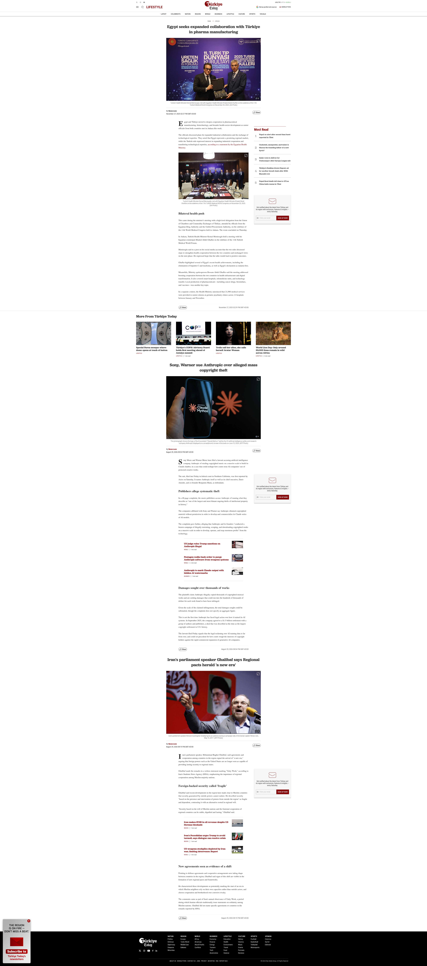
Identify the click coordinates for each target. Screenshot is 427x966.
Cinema (241, 941)
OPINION (268, 936)
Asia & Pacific (199, 944)
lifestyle (154, 7)
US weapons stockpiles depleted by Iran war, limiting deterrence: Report (204, 850)
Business (186, 576)
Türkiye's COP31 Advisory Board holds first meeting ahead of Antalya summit (193, 350)
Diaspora (171, 947)
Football (253, 939)
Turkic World (185, 941)
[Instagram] (144, 951)
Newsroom (172, 449)
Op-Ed (267, 941)
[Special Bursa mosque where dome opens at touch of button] (153, 333)
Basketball (254, 941)
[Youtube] (148, 951)
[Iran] (237, 836)
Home (209, 21)
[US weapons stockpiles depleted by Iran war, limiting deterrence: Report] (237, 849)
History (240, 939)
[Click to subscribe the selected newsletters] (282, 218)
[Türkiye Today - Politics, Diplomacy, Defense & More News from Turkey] (213, 5)
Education (227, 939)
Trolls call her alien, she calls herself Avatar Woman (231, 348)
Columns (268, 939)
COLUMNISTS (175, 14)
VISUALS (263, 14)
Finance (212, 941)
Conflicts (198, 947)
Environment (228, 944)
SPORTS (252, 14)
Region (186, 828)
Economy (213, 939)
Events (240, 947)
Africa (197, 939)
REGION (198, 14)
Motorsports (255, 947)
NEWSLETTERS (286, 7)
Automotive (214, 953)
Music (240, 944)
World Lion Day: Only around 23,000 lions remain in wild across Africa (271, 350)
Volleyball (254, 944)
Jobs (198, 961)
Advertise (211, 961)
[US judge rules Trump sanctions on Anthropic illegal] (237, 544)
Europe (183, 939)
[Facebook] (152, 951)
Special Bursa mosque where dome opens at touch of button (151, 348)
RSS (217, 961)
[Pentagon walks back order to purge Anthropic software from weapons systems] (237, 558)
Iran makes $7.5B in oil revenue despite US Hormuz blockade (206, 823)
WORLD (207, 14)
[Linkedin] (156, 951)
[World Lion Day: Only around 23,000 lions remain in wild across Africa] (273, 333)
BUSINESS (218, 14)
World (186, 549)
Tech (211, 950)
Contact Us (191, 961)
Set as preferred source (268, 7)
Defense (171, 941)
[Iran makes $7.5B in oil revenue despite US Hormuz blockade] (237, 823)
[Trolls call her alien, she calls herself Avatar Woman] (233, 333)
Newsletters (181, 961)
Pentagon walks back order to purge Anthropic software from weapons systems (206, 558)
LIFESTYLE (230, 14)
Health (226, 941)
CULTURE (242, 14)
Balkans (183, 947)
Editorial (268, 944)
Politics (170, 939)
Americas (198, 941)
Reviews (241, 953)
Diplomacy (171, 944)
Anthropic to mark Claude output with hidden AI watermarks (204, 571)
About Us (173, 961)
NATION (187, 14)
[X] (140, 951)
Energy (212, 944)
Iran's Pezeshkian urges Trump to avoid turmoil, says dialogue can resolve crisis (205, 836)
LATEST (163, 14)
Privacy (204, 961)
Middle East (185, 944)
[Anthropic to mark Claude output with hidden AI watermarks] (237, 571)
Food (225, 950)
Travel (226, 947)
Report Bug (223, 961)
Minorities (171, 950)
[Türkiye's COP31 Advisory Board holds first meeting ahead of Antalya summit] (193, 333)
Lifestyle (217, 21)
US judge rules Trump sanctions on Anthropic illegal (202, 545)
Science (226, 953)
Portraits (241, 950)
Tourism (213, 947)
